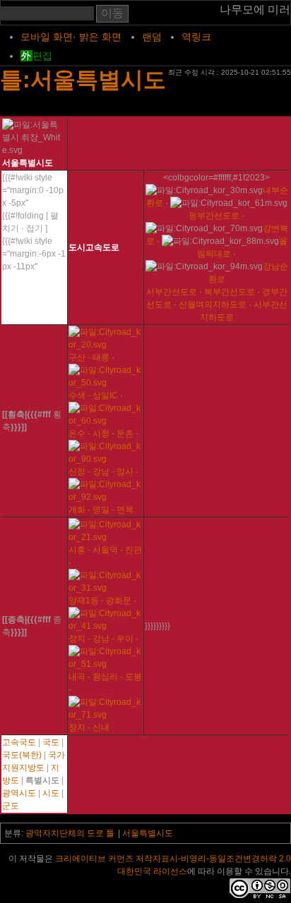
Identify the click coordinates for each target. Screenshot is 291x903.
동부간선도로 (214, 216)
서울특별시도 (147, 833)
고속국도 (19, 742)
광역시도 (19, 793)
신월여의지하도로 (213, 304)
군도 (10, 806)
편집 (42, 55)
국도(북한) (22, 755)
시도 (50, 793)
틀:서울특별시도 (83, 79)
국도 (50, 742)
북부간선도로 (229, 292)
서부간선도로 (171, 292)
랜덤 (152, 36)
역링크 (196, 36)
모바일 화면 (46, 36)
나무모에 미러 (255, 10)
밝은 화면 (100, 36)
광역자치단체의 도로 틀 (69, 833)
